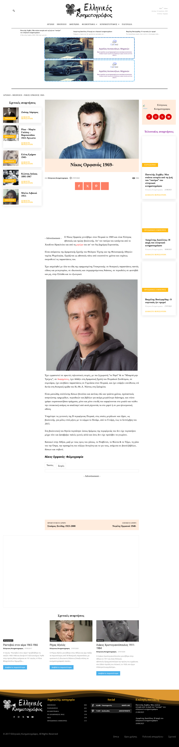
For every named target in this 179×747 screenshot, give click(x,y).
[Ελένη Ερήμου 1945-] (11, 158)
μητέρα (79, 244)
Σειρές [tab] (61, 465)
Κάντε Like (126, 705)
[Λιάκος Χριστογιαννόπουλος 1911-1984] (117, 631)
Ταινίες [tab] (50, 465)
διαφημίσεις (63, 379)
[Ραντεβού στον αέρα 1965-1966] (24, 631)
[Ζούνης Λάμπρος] (11, 115)
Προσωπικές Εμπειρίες (155, 230)
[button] (13, 10)
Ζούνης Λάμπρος (29, 112)
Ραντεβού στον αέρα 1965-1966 (20, 644)
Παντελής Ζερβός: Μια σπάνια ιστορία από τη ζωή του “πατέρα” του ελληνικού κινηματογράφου (159, 180)
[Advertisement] (92, 214)
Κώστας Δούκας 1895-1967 (29, 175)
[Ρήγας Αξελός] (71, 631)
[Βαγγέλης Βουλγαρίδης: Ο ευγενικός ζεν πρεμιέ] (121, 33)
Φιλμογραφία (8, 640)
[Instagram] (156, 117)
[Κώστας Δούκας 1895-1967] (11, 177)
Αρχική (6, 95)
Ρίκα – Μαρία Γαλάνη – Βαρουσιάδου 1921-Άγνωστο (28, 133)
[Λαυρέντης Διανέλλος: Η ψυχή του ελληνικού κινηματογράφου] (68, 33)
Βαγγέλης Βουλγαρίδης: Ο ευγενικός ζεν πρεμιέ (141, 31)
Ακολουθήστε (124, 711)
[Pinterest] (96, 186)
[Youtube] (169, 117)
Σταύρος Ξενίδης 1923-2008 (61, 526)
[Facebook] (79, 186)
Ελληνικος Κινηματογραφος (58, 178)
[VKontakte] (27, 717)
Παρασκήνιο (150, 165)
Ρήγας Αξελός (57, 644)
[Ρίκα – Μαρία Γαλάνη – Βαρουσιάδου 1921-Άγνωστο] (11, 133)
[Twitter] (87, 186)
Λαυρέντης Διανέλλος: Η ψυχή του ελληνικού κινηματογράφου (92, 31)
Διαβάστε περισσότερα (27, 117)
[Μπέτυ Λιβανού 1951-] (11, 197)
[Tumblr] (105, 186)
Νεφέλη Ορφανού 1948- (124, 526)
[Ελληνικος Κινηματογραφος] (146, 107)
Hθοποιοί (17, 95)
